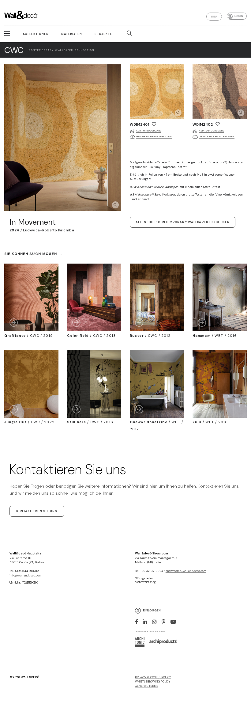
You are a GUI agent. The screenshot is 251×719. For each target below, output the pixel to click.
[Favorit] (154, 124)
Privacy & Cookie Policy (153, 677)
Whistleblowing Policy (152, 681)
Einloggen (152, 610)
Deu (214, 16)
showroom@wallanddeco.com (186, 571)
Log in (238, 16)
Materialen (71, 34)
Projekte (103, 34)
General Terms (146, 686)
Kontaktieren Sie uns (36, 511)
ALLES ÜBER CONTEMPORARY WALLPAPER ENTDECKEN (183, 222)
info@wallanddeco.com (25, 575)
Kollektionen (36, 34)
